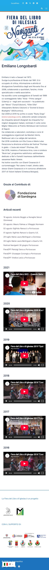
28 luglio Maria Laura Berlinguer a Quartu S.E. (23, 241)
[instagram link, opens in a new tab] (23, 3)
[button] (42, 9)
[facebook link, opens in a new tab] (26, 3)
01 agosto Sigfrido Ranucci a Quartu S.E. (21, 233)
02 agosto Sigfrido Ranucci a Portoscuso (21, 228)
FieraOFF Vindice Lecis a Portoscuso (19, 258)
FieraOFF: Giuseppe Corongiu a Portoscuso (22, 253)
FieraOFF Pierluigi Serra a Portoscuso (19, 249)
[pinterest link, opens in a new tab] (33, 3)
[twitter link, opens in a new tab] (30, 3)
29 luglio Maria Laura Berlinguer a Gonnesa (22, 237)
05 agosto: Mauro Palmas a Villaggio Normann (23, 224)
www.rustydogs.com (11, 117)
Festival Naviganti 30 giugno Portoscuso (21, 245)
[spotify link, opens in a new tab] (37, 3)
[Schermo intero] (42, 329)
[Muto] (39, 329)
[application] (24, 319)
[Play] (6, 329)
